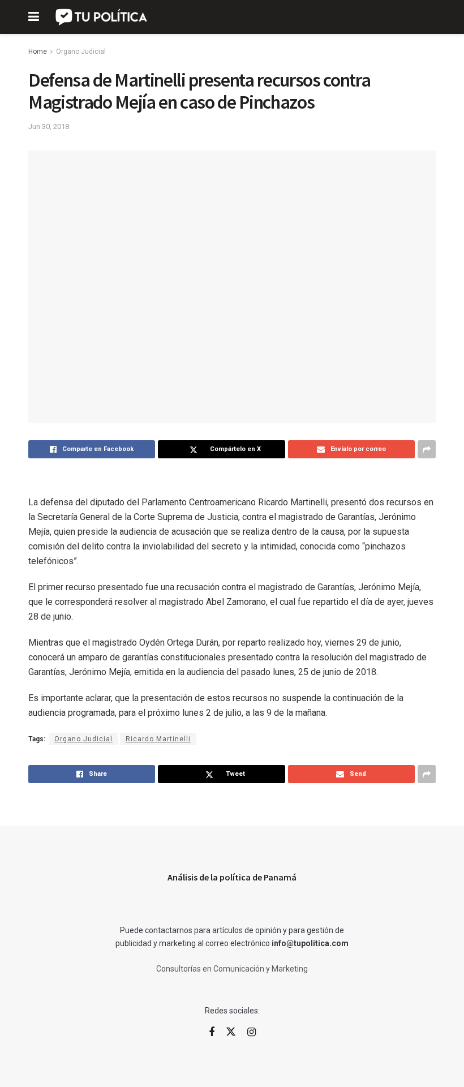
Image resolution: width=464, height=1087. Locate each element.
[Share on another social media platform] (427, 449)
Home (37, 51)
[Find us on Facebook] (211, 1032)
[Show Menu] (33, 17)
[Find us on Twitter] (231, 1032)
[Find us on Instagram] (251, 1032)
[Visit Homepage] (102, 17)
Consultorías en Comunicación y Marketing (232, 968)
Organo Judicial (81, 51)
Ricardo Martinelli (158, 739)
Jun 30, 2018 (48, 126)
